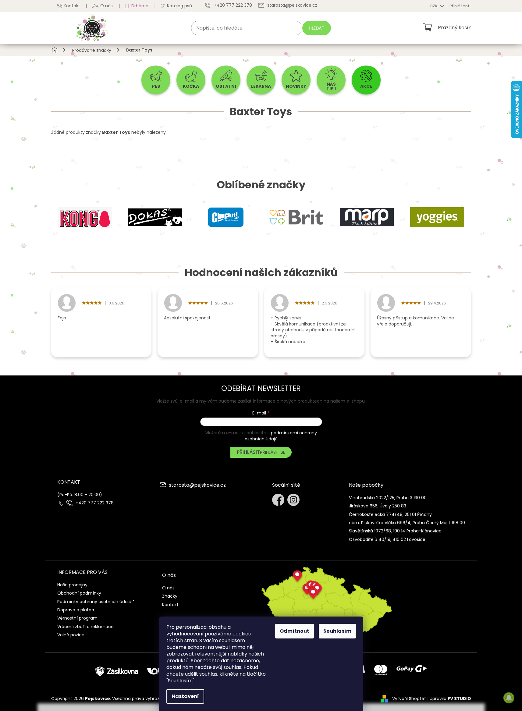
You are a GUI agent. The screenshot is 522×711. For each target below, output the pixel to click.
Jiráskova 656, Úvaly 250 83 (377, 506)
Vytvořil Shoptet (409, 698)
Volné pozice (70, 635)
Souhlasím (337, 631)
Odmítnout (294, 631)
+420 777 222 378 (95, 503)
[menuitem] (155, 80)
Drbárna (139, 6)
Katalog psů (179, 6)
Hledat (317, 28)
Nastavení (185, 696)
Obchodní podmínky (79, 593)
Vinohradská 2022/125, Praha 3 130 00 (388, 498)
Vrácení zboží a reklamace (85, 627)
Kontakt (72, 6)
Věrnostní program (77, 618)
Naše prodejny (72, 585)
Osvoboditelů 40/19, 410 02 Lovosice (387, 539)
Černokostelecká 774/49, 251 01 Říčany (390, 514)
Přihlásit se (272, 452)
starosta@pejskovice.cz (197, 485)
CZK (434, 6)
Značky (169, 596)
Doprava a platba (75, 610)
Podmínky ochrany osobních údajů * (96, 602)
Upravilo (450, 698)
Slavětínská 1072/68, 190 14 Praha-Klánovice (395, 531)
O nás (106, 6)
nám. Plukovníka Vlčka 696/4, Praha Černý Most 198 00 (407, 523)
